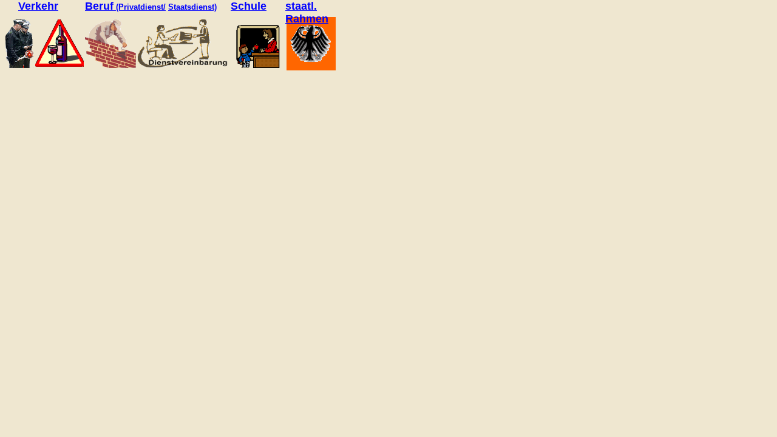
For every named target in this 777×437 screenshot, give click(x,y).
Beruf (99, 6)
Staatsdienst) (192, 7)
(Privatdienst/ (141, 7)
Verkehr (38, 6)
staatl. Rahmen (306, 12)
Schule (248, 6)
